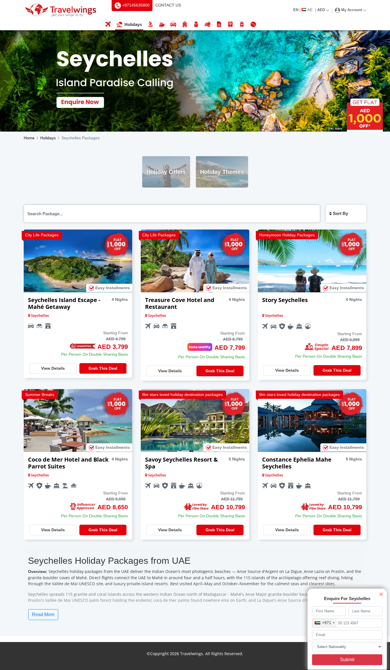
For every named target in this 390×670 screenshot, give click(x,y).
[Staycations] (207, 24)
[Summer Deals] (150, 24)
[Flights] (108, 24)
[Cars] (173, 24)
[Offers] (253, 24)
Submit (347, 659)
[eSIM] (219, 24)
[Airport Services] (242, 24)
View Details (53, 368)
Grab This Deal (103, 368)
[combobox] (324, 623)
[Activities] (196, 24)
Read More (43, 614)
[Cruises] (162, 24)
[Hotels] (184, 24)
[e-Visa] (230, 24)
